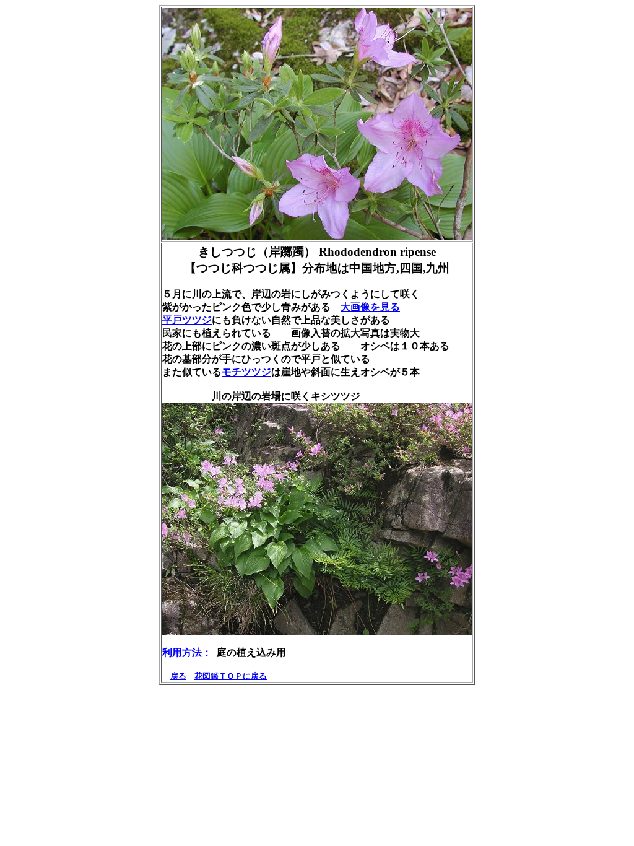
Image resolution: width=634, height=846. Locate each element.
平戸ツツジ (187, 320)
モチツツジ (246, 372)
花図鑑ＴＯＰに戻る (230, 676)
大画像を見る (370, 307)
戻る (178, 676)
